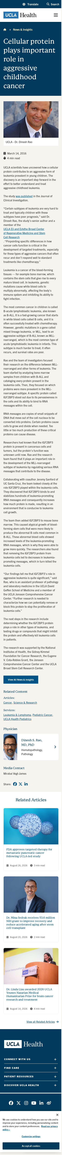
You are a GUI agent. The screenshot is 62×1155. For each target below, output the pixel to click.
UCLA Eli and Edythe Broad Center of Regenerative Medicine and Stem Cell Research (24, 233)
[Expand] (55, 1059)
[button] (30, 4)
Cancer (7, 702)
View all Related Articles (41, 1021)
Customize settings (31, 1136)
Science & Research (25, 702)
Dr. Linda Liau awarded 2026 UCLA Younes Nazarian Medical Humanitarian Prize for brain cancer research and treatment (29, 994)
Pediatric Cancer (42, 714)
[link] (15, 784)
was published (24, 196)
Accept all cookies (31, 1145)
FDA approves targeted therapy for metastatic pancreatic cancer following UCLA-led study (29, 853)
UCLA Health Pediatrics (17, 719)
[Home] (4, 29)
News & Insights (22, 29)
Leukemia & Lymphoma (17, 714)
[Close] (57, 1115)
